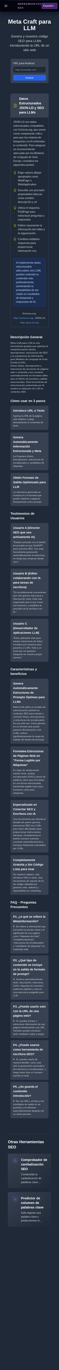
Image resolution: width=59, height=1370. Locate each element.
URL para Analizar (23, 63)
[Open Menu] (6, 6)
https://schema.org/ (23, 318)
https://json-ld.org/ (29, 322)
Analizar (29, 77)
